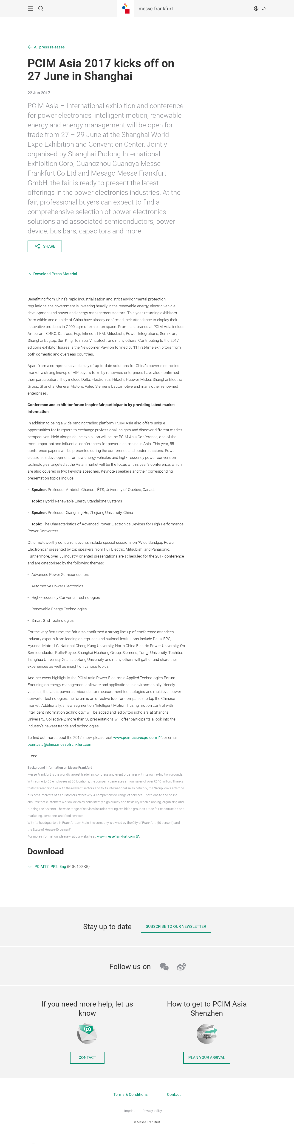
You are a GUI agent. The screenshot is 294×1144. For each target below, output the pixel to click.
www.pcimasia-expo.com (135, 737)
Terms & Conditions (130, 1094)
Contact (87, 1057)
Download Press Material (55, 274)
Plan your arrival (206, 1057)
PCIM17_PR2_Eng (50, 866)
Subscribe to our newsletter (176, 926)
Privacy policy (152, 1111)
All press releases (49, 47)
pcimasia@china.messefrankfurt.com (60, 744)
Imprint (129, 1111)
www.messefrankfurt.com (116, 836)
